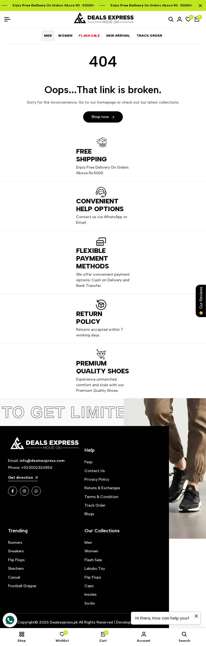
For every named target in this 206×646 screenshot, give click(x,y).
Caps (89, 586)
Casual (14, 577)
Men (88, 542)
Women (91, 551)
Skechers (16, 568)
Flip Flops (16, 560)
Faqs (88, 462)
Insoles (90, 594)
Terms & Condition (101, 497)
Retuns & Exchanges (102, 488)
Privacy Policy (96, 479)
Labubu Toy (94, 568)
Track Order (94, 505)
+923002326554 (36, 467)
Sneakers (16, 551)
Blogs (89, 514)
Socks (89, 603)
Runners (15, 542)
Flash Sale (93, 560)
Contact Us (94, 471)
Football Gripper (22, 586)
